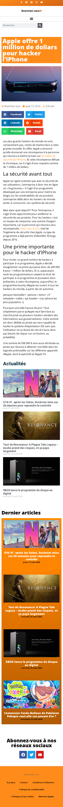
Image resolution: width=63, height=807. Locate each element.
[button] (31, 18)
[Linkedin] (31, 2)
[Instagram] (36, 2)
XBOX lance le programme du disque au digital (31, 663)
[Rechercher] (40, 25)
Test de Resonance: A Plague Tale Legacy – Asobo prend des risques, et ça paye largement (30, 448)
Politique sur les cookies (22, 796)
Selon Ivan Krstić (29, 228)
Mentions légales (46, 796)
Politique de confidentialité (31, 789)
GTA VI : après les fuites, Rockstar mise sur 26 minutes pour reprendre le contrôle (30, 404)
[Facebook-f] (21, 2)
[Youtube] (41, 2)
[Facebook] (23, 754)
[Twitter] (26, 2)
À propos (11, 782)
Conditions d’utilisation (43, 782)
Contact (24, 782)
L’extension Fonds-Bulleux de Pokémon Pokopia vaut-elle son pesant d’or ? (31, 714)
